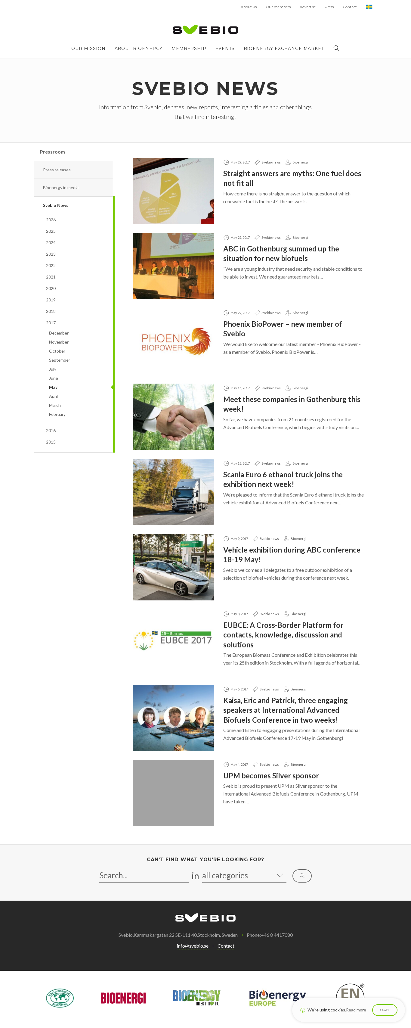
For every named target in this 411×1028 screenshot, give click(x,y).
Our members (278, 7)
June (53, 378)
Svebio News (55, 205)
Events (225, 48)
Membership (189, 48)
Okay (384, 1010)
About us (249, 7)
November (59, 341)
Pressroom (52, 151)
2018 (51, 311)
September (59, 360)
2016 (51, 430)
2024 (51, 242)
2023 (51, 254)
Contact (350, 7)
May (53, 387)
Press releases (57, 169)
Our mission (88, 48)
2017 (51, 322)
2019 (51, 299)
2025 (51, 231)
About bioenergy (139, 48)
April (53, 396)
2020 (51, 288)
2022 (51, 265)
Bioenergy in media (61, 187)
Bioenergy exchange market (284, 48)
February (57, 414)
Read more (356, 1009)
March (55, 405)
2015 (51, 441)
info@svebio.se (193, 946)
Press (329, 7)
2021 (51, 276)
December (59, 332)
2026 (51, 219)
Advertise (308, 7)
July (52, 369)
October (57, 351)
